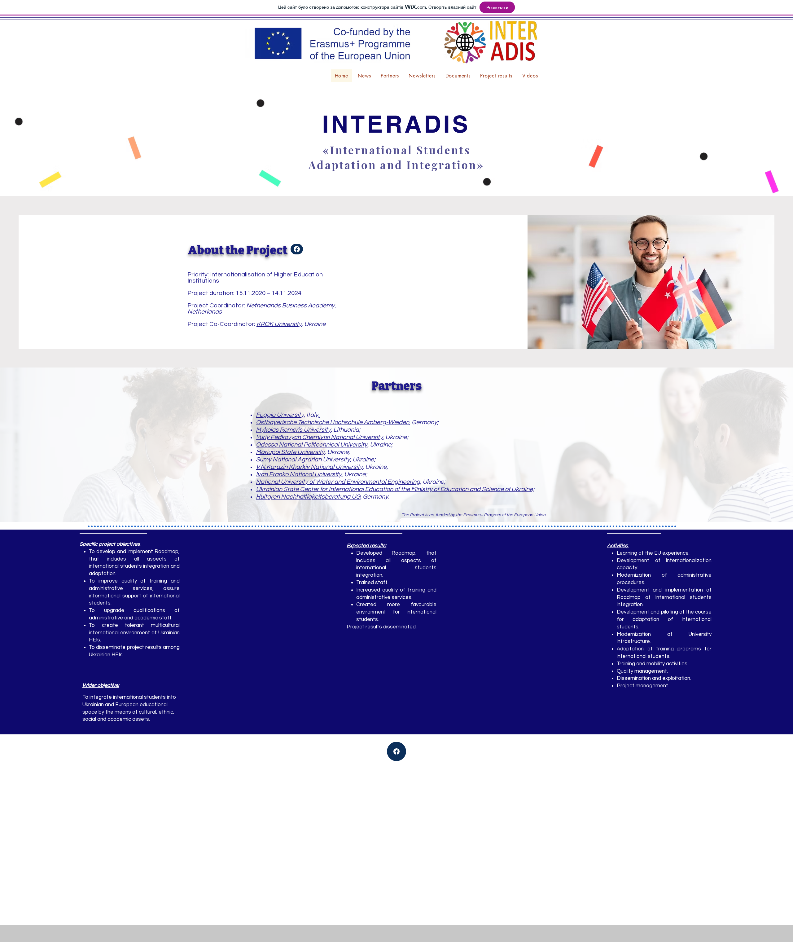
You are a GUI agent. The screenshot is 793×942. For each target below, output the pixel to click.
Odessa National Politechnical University (311, 445)
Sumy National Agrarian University (303, 459)
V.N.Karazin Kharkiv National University (309, 467)
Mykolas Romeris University (293, 430)
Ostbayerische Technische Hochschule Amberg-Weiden (332, 422)
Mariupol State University (290, 452)
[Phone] (297, 249)
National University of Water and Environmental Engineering (338, 482)
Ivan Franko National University (299, 474)
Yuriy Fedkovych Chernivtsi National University (319, 437)
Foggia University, (280, 415)
